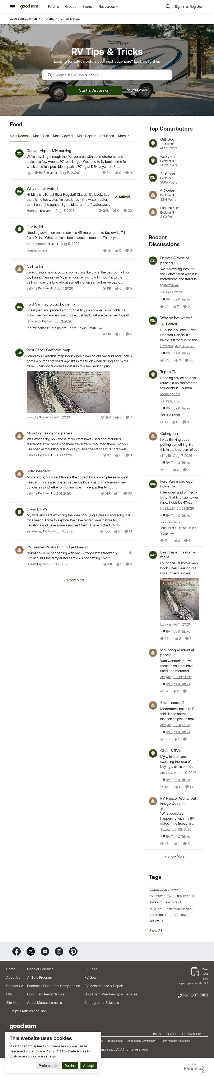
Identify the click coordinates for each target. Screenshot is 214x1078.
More (122, 136)
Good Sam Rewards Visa (46, 994)
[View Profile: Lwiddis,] (153, 555)
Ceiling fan (35, 266)
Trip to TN (35, 226)
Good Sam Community (25, 18)
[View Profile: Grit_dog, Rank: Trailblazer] (153, 143)
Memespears (37, 244)
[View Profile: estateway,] (153, 753)
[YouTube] (45, 951)
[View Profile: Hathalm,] (153, 320)
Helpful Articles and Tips (28, 1011)
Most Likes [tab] (41, 136)
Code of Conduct (40, 969)
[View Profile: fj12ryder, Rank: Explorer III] (153, 195)
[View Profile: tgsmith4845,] (153, 261)
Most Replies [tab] (86, 136)
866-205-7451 (195, 994)
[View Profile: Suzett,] (153, 801)
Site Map (13, 1002)
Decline (70, 1066)
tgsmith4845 (36, 173)
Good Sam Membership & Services (110, 994)
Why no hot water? (43, 188)
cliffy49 (32, 288)
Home (10, 969)
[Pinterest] (73, 951)
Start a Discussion (94, 90)
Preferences (48, 1066)
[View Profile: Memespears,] (153, 374)
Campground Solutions (101, 1002)
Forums (49, 18)
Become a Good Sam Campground (53, 986)
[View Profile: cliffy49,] (153, 436)
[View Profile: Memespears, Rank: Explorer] (19, 229)
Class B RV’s (37, 509)
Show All (155, 930)
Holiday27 (34, 321)
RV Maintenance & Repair (103, 986)
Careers (172, 1034)
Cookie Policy (45, 1051)
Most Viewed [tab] (63, 136)
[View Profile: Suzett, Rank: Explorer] (19, 550)
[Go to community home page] (29, 6)
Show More (75, 580)
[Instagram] (59, 951)
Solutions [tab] (107, 136)
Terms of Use (115, 1040)
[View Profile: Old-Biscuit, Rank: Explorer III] (153, 212)
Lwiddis (32, 417)
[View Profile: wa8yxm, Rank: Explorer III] (153, 160)
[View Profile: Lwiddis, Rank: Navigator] (19, 353)
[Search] (168, 6)
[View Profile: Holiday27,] (153, 484)
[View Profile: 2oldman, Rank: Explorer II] (153, 178)
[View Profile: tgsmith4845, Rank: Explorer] (19, 153)
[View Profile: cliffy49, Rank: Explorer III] (19, 269)
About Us (13, 977)
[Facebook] (16, 951)
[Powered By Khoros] (194, 1068)
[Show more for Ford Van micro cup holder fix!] (100, 328)
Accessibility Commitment (141, 1040)
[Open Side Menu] (12, 6)
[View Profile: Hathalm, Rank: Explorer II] (19, 191)
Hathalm (33, 210)
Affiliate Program (39, 977)
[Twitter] (31, 951)
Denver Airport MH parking (49, 150)
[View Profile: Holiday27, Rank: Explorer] (19, 307)
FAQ (9, 994)
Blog (157, 1034)
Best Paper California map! (49, 350)
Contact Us (14, 986)
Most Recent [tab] (19, 136)
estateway (34, 531)
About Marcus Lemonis (44, 1002)
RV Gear (90, 977)
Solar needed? (39, 471)
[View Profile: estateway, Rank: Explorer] (19, 512)
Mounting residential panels (49, 433)
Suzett (31, 564)
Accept (88, 1066)
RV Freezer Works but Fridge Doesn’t (57, 547)
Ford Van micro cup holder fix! (51, 304)
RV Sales (91, 969)
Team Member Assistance (175, 1040)
